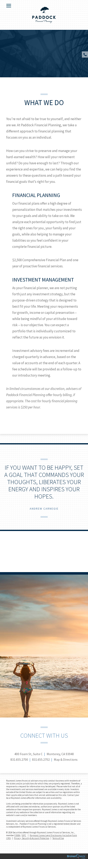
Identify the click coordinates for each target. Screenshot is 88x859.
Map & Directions (66, 759)
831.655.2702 (41, 759)
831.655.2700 (19, 759)
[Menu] (6, 5)
